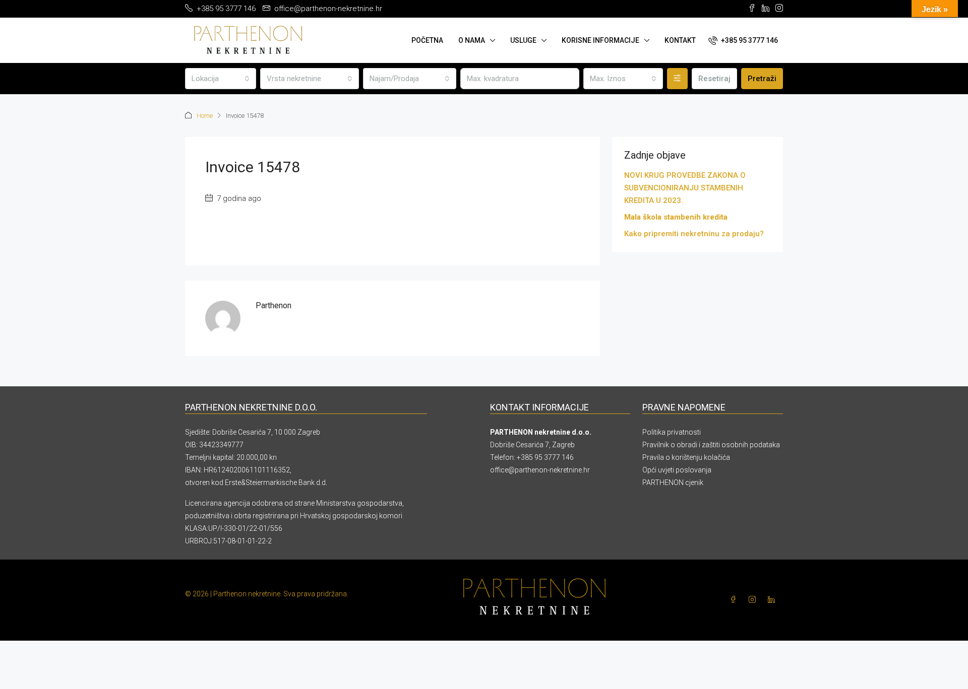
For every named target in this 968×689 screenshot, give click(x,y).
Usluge (523, 40)
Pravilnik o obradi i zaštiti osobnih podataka (711, 445)
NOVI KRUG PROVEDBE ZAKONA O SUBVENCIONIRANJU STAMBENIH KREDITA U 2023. (685, 188)
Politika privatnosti (671, 432)
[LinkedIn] (773, 600)
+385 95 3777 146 (545, 457)
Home (205, 115)
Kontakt (680, 40)
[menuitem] (743, 40)
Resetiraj (714, 78)
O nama (471, 40)
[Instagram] (754, 600)
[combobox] (220, 78)
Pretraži (762, 78)
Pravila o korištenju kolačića (686, 457)
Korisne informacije (600, 40)
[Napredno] (677, 78)
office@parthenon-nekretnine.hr (540, 470)
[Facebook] (735, 600)
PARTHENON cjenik (672, 482)
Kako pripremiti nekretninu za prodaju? (694, 233)
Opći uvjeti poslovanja (676, 470)
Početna (427, 40)
